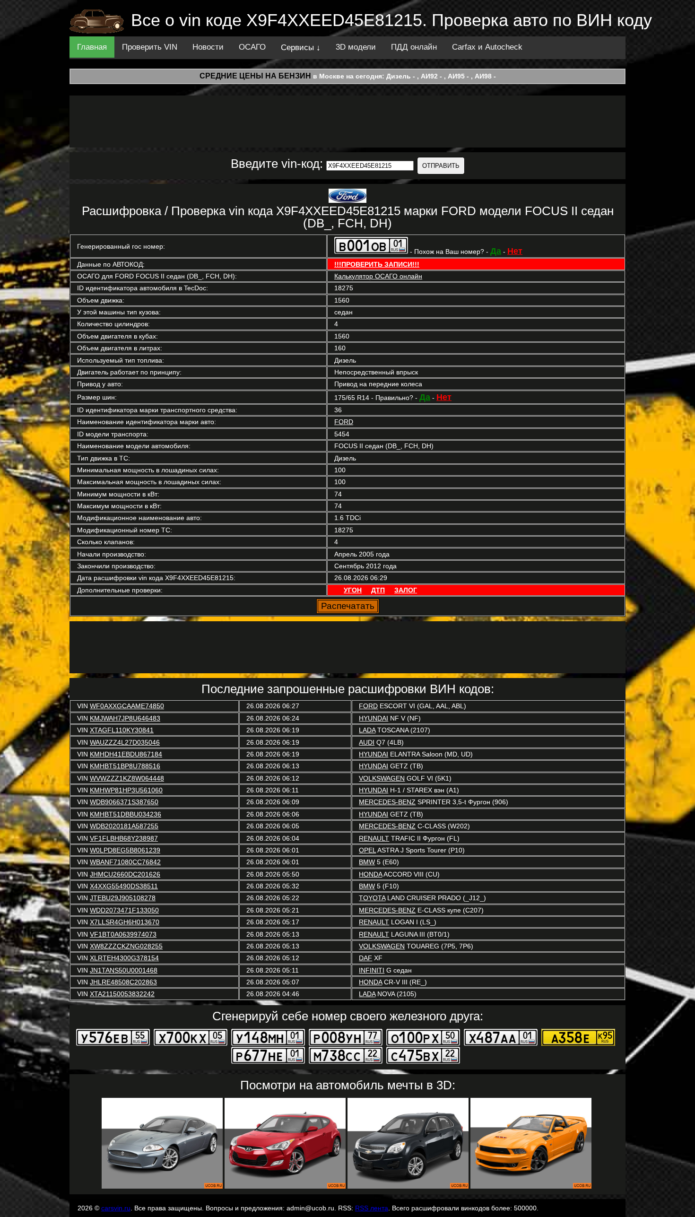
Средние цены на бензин (255, 76)
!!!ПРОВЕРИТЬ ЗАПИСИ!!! (376, 264)
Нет (514, 251)
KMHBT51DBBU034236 (125, 814)
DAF (365, 958)
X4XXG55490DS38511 (124, 886)
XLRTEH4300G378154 (124, 958)
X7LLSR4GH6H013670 (124, 922)
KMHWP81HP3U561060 (126, 790)
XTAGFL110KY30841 (122, 730)
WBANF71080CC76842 (125, 862)
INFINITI (371, 970)
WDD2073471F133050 (124, 910)
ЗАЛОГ (405, 590)
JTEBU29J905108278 (123, 898)
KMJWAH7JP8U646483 (125, 718)
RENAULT (374, 838)
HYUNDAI (373, 718)
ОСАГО (252, 47)
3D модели (356, 47)
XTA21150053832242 (122, 994)
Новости (208, 47)
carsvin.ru (115, 1208)
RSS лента (371, 1208)
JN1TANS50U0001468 (123, 970)
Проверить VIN (149, 47)
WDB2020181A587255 (124, 826)
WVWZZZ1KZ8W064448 (127, 778)
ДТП (378, 590)
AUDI (366, 742)
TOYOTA (372, 898)
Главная (92, 47)
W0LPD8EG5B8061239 (125, 850)
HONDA (370, 874)
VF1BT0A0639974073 (123, 934)
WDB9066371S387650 (124, 802)
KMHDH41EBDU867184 (126, 754)
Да (495, 251)
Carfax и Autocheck (487, 47)
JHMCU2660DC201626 (125, 874)
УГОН (353, 590)
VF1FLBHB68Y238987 (124, 838)
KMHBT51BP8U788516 (125, 766)
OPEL (367, 850)
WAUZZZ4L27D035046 (125, 742)
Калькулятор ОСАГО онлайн (378, 276)
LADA (367, 730)
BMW (367, 862)
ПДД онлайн (414, 47)
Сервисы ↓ (301, 47)
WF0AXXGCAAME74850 (127, 706)
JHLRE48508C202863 (123, 982)
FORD (343, 422)
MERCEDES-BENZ (387, 802)
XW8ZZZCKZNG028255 (126, 946)
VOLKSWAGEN (382, 778)
